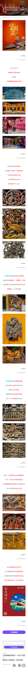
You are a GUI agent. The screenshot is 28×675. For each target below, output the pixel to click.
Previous (5, 653)
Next (4, 658)
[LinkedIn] (14, 665)
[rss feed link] (23, 665)
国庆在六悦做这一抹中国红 (13, 660)
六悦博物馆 (14, 632)
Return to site (7, 1)
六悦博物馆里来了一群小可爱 (14, 655)
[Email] (19, 665)
